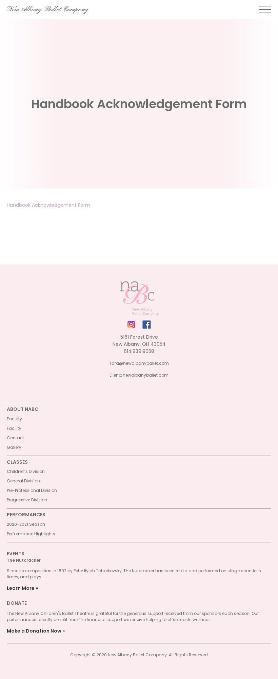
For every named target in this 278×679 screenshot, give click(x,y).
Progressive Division (27, 500)
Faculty (14, 419)
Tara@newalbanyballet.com (139, 363)
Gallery (14, 447)
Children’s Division (26, 471)
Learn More (21, 588)
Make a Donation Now (34, 630)
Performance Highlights (31, 534)
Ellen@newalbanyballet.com (139, 375)
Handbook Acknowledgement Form (48, 205)
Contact (15, 438)
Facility (14, 428)
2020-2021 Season (26, 524)
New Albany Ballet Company (47, 9)
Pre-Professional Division (32, 490)
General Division (23, 481)
